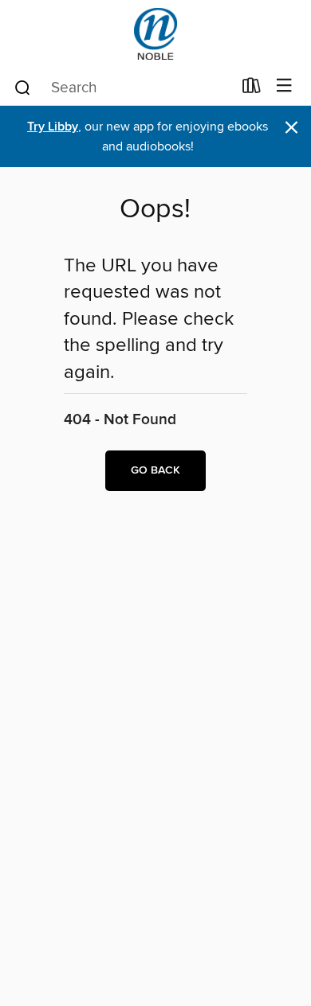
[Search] (22, 86)
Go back (155, 470)
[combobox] (122, 87)
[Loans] (251, 89)
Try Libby (52, 127)
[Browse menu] (284, 86)
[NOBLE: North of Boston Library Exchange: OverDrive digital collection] (155, 34)
